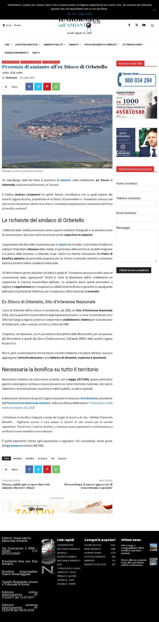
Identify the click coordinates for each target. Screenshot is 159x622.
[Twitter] (136, 25)
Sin (52, 458)
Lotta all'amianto (31, 62)
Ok (69, 13)
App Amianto (13, 445)
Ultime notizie (51, 62)
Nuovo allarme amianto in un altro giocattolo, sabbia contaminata (134, 563)
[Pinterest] (47, 86)
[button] (152, 25)
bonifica (30, 458)
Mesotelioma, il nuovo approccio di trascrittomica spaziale (88, 486)
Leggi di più (85, 13)
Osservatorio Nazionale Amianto (28, 403)
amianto (65, 180)
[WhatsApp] (56, 86)
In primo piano (11, 62)
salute (63, 244)
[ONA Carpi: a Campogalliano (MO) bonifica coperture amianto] (153, 547)
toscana (62, 458)
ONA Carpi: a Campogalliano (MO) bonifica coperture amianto (132, 549)
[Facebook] (129, 25)
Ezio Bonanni (89, 398)
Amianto (17, 458)
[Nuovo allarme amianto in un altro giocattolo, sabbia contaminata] (153, 561)
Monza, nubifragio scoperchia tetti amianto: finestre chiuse (25, 486)
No (74, 13)
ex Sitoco (42, 458)
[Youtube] (143, 25)
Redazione (11, 77)
